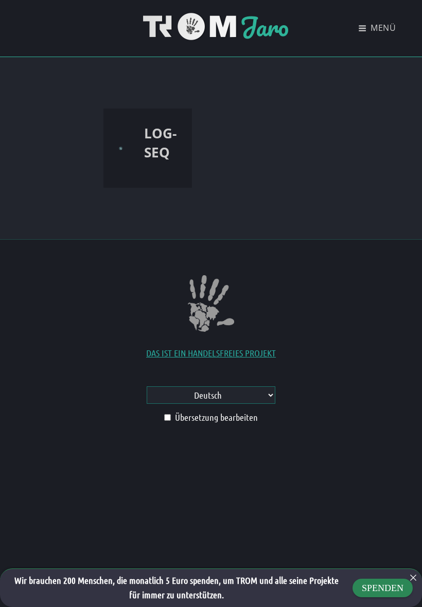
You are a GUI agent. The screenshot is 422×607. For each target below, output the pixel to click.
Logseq (160, 142)
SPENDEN (382, 588)
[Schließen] (413, 577)
